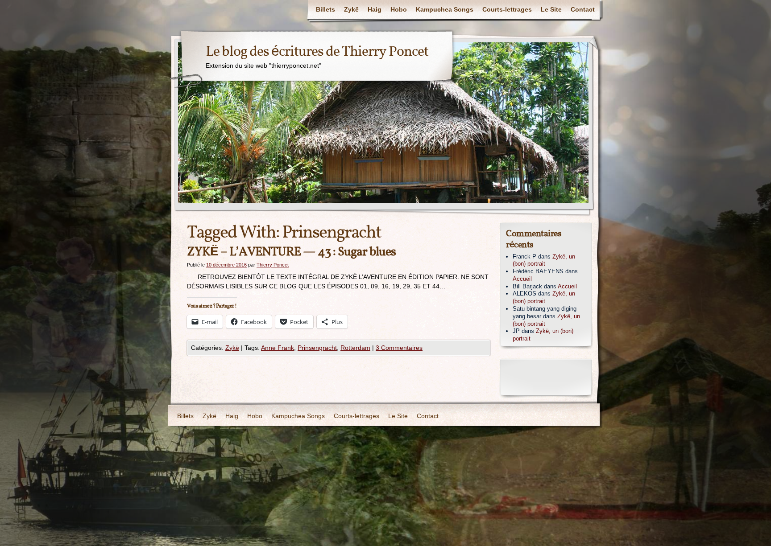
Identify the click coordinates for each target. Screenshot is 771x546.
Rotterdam (355, 347)
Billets (325, 9)
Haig (374, 9)
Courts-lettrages (507, 9)
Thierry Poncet (273, 264)
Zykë (351, 9)
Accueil (522, 278)
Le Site (551, 9)
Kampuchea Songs (444, 9)
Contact (583, 9)
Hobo (398, 9)
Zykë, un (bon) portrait (544, 260)
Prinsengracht (317, 347)
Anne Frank (277, 347)
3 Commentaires (399, 347)
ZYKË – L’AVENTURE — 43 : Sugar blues (291, 252)
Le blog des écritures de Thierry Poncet (317, 52)
